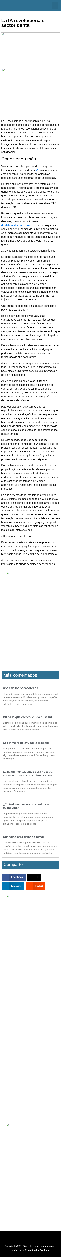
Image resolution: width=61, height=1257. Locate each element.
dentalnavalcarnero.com (16, 225)
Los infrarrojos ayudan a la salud (26, 742)
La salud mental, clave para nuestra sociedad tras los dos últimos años (27, 773)
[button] (55, 5)
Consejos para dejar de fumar (23, 836)
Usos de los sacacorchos (20, 688)
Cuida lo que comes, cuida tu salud (27, 717)
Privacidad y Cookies (37, 1250)
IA (37, 170)
